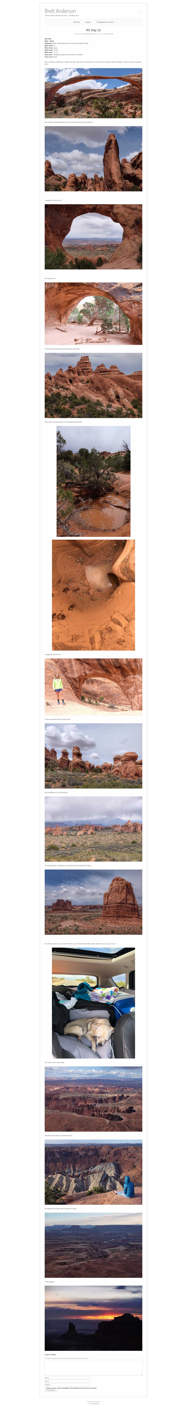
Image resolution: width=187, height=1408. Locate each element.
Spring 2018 (110, 34)
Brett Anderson (89, 34)
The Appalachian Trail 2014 (105, 22)
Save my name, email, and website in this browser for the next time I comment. (72, 1388)
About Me (77, 22)
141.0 (55, 48)
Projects (88, 22)
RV (105, 34)
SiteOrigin (96, 1403)
